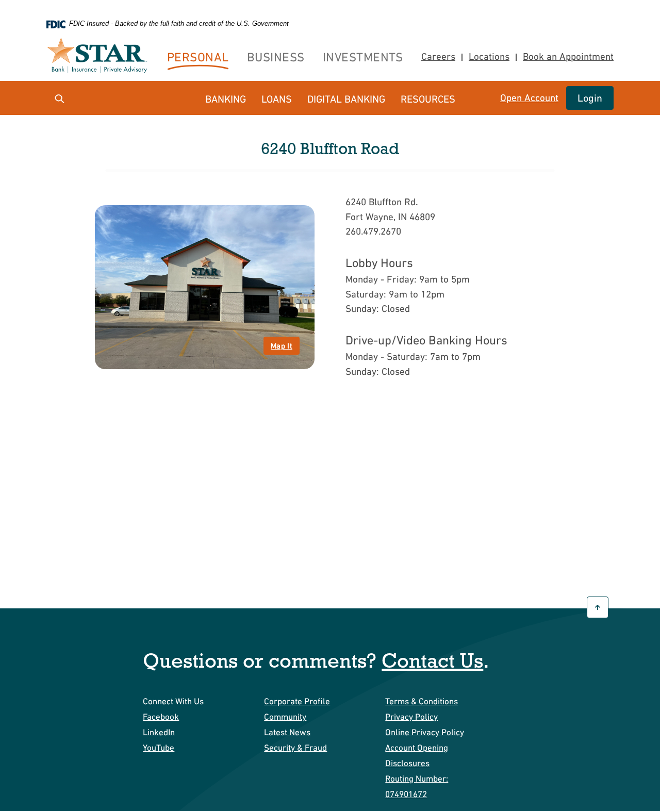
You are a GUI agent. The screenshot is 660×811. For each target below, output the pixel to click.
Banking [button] (225, 99)
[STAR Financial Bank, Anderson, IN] (100, 57)
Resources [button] (428, 99)
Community (285, 716)
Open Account (529, 98)
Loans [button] (276, 99)
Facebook (161, 716)
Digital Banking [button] (346, 99)
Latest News (287, 732)
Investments (363, 57)
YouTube (158, 747)
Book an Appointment (565, 56)
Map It (281, 345)
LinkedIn (159, 732)
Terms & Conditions (421, 701)
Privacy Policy (411, 716)
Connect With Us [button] (173, 701)
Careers (438, 56)
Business (276, 57)
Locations (489, 56)
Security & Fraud (295, 747)
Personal (198, 57)
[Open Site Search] (60, 98)
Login (590, 98)
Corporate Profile (297, 701)
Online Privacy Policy (424, 732)
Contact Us (432, 660)
